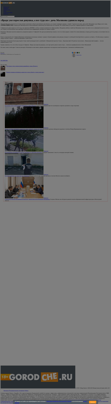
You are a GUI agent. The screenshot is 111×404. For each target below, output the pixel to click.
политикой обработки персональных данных (59, 401)
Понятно (93, 402)
